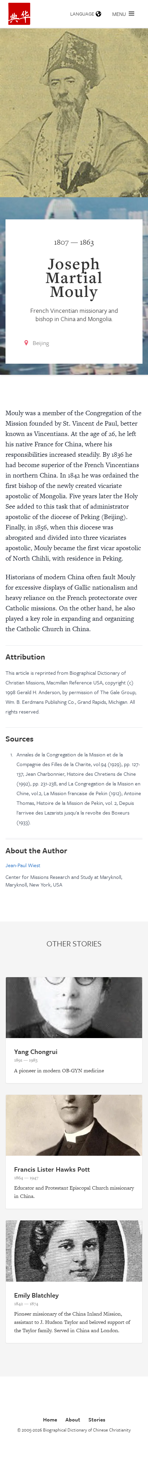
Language (82, 13)
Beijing (41, 342)
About (72, 1419)
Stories (96, 1419)
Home (50, 1419)
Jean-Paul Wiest (23, 865)
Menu (119, 14)
